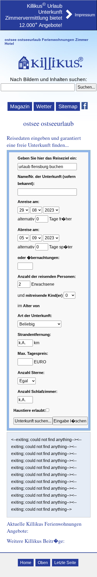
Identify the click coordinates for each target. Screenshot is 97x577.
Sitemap (67, 106)
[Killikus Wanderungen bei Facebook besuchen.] (85, 106)
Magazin (19, 106)
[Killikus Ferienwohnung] (68, 17)
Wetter (44, 106)
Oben (43, 562)
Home (25, 562)
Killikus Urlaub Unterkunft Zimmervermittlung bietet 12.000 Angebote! (33, 15)
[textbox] (38, 87)
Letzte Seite (65, 562)
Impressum (85, 15)
